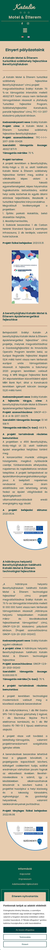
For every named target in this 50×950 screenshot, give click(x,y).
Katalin (25, 7)
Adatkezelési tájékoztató (25, 884)
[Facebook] (22, 24)
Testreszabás (25, 937)
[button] (25, 30)
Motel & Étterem (25, 17)
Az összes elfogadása (25, 930)
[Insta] (28, 24)
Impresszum (25, 879)
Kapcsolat (25, 873)
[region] (25, 925)
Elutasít (25, 944)
